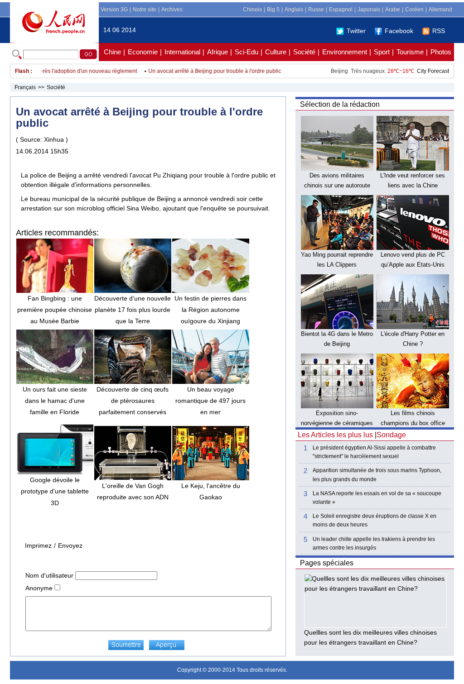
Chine (112, 52)
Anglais (294, 9)
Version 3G (114, 9)
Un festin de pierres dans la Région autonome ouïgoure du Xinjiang (210, 310)
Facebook (399, 30)
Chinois (252, 9)
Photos (440, 52)
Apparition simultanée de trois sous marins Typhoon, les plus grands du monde (377, 474)
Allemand (440, 9)
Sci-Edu (246, 52)
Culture (275, 52)
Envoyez (70, 545)
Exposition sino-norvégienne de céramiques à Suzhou (337, 423)
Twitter (356, 30)
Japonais (369, 9)
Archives (172, 9)
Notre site (144, 9)
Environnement (344, 52)
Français (25, 87)
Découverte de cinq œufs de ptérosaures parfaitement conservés (133, 401)
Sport (382, 52)
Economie (143, 52)
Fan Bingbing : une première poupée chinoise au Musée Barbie (54, 310)
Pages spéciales (326, 563)
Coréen (414, 9)
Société (304, 52)
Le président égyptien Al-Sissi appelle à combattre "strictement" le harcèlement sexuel (374, 452)
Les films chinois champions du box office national (413, 423)
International (182, 52)
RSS (438, 30)
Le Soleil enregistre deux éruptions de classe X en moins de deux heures (374, 520)
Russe (316, 9)
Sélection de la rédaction (340, 104)
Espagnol (341, 9)
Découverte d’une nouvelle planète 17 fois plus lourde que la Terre (132, 310)
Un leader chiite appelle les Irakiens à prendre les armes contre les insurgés (374, 543)
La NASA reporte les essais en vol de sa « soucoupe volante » (377, 497)
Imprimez (38, 545)
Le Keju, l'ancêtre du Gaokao (210, 491)
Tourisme (410, 52)
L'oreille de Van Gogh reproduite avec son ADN (133, 491)
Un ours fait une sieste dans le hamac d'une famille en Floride (55, 401)
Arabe (392, 9)
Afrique (217, 52)
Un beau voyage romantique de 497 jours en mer (210, 401)
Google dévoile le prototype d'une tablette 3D (55, 491)
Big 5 (273, 9)
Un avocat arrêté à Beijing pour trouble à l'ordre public (206, 71)
